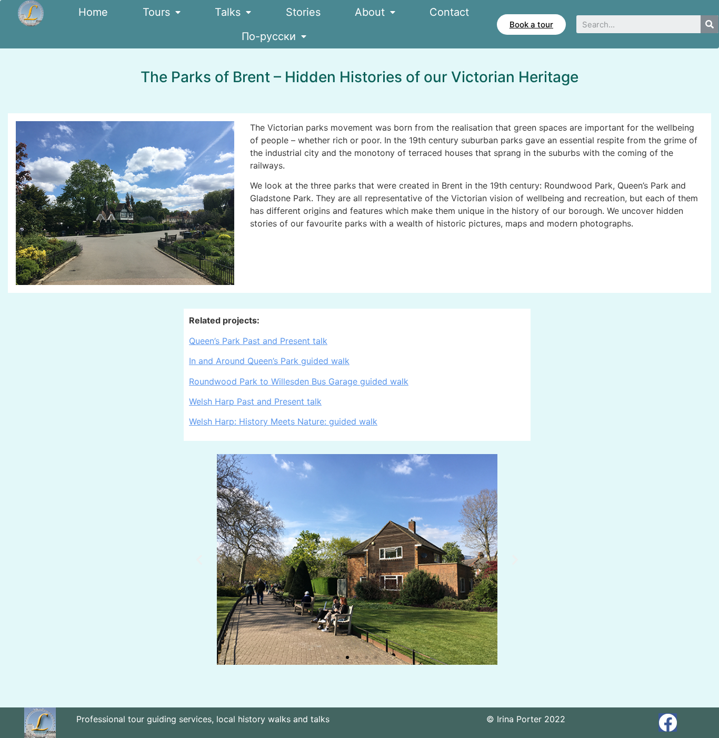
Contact (449, 12)
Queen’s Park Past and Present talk (258, 341)
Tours (156, 12)
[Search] (709, 24)
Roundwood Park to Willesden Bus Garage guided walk (298, 381)
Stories (303, 12)
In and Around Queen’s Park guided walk (269, 361)
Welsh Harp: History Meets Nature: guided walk (283, 421)
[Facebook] (667, 722)
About (370, 12)
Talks (228, 12)
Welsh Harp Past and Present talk (255, 401)
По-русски (269, 36)
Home (93, 12)
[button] (531, 24)
